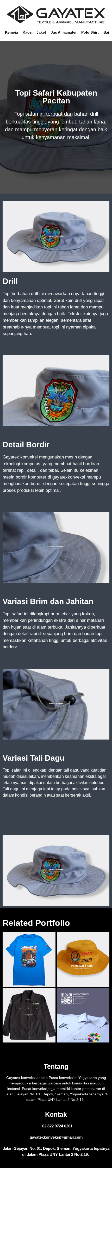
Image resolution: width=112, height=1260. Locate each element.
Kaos (27, 32)
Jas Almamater (64, 32)
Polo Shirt (90, 32)
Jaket (41, 32)
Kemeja (11, 32)
